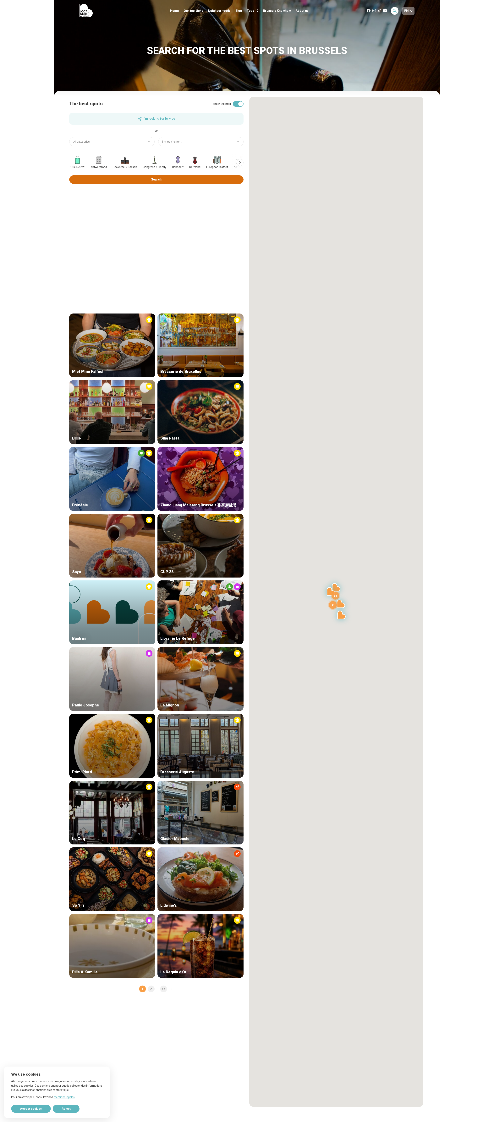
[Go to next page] (171, 989)
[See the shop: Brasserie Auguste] (200, 746)
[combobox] (112, 141)
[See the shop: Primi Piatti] (112, 746)
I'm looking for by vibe (159, 118)
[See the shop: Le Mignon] (200, 679)
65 (163, 989)
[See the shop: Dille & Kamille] (112, 946)
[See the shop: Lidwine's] (200, 879)
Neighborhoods (219, 10)
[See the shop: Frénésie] (112, 479)
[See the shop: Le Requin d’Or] (200, 946)
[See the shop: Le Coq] (112, 812)
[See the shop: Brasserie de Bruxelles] (200, 345)
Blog (238, 11)
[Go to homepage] (101, 11)
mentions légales (64, 1097)
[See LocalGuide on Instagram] (374, 11)
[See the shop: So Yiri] (112, 879)
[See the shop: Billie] (112, 412)
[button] (335, 596)
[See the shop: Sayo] (112, 546)
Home (174, 11)
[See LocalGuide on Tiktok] (379, 11)
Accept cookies (31, 1108)
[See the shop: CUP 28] (200, 546)
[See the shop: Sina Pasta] (200, 412)
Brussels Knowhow (277, 11)
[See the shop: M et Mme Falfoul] (112, 345)
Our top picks (193, 11)
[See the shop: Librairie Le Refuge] (200, 612)
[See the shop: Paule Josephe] (112, 679)
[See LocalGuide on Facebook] (368, 11)
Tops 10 (252, 11)
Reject (66, 1108)
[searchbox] (110, 141)
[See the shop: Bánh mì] (112, 612)
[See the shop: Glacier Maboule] (200, 812)
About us (302, 11)
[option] (77, 162)
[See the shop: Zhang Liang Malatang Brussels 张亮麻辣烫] (200, 479)
